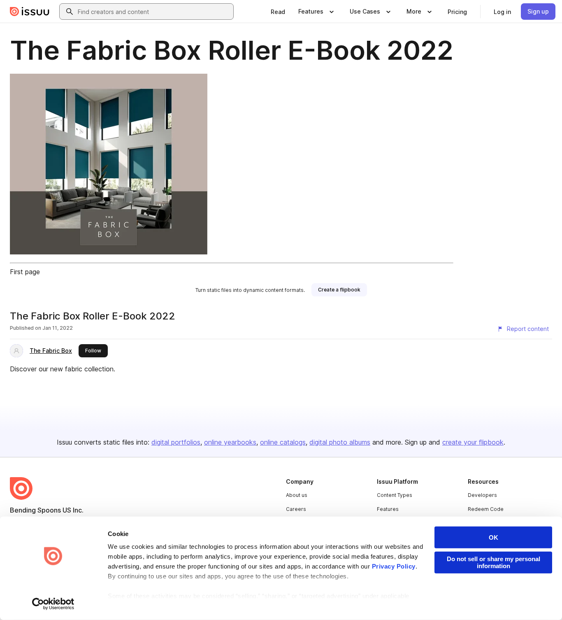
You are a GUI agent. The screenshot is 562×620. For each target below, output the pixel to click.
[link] (278, 11)
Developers (482, 495)
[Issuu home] (30, 11)
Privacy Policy (394, 566)
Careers (296, 509)
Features (388, 509)
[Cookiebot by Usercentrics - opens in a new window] (53, 604)
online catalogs (283, 442)
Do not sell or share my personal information (493, 562)
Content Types (394, 495)
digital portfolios (175, 442)
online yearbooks (230, 442)
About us (296, 495)
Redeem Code (486, 509)
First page (25, 272)
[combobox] (154, 11)
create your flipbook (473, 442)
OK (493, 537)
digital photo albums (339, 442)
